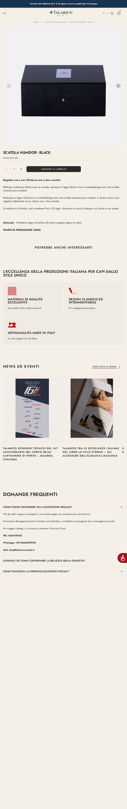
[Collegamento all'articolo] (32, 422)
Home (36, 22)
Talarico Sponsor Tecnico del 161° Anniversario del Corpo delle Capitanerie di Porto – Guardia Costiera (31, 454)
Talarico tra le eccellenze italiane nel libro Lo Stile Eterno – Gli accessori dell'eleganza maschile (91, 452)
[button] (4, 13)
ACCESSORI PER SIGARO (56, 22)
